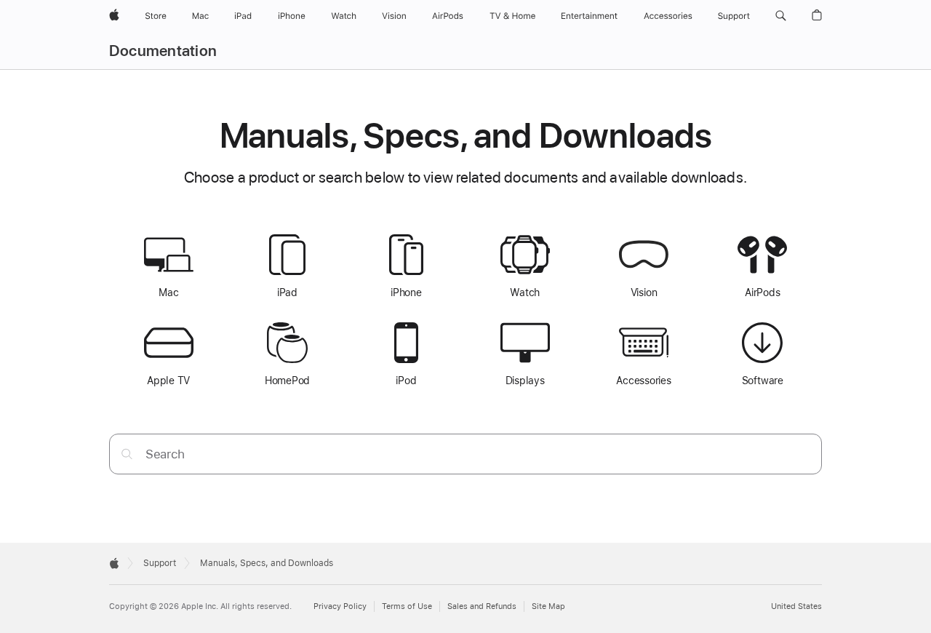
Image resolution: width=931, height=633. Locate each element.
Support (159, 563)
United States (796, 606)
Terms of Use (407, 606)
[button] (781, 16)
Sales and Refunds (481, 606)
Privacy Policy (340, 606)
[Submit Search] (126, 453)
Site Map (548, 606)
